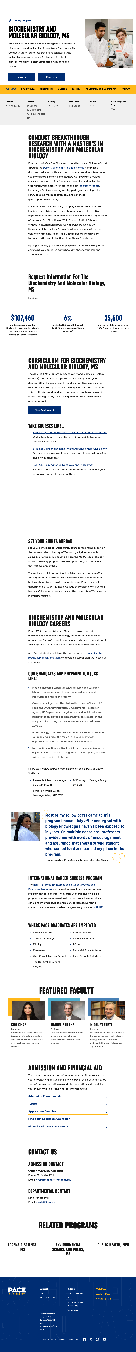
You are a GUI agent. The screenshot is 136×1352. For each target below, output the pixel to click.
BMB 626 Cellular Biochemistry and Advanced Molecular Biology (70, 448)
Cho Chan (19, 1024)
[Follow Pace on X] (91, 1339)
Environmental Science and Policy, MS (68, 1249)
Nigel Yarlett (101, 1024)
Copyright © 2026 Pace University (52, 1339)
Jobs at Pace (73, 1310)
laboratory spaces (89, 185)
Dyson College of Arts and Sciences (63, 167)
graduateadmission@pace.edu (53, 1179)
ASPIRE (98, 907)
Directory (44, 1293)
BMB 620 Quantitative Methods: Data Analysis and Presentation (70, 432)
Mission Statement (76, 1293)
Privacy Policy (72, 1339)
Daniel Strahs (63, 1024)
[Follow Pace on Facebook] (84, 1339)
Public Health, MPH (113, 1245)
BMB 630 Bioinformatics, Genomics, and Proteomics (63, 465)
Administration (74, 1298)
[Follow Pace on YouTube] (105, 1339)
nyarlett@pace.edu (47, 1202)
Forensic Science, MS (23, 1247)
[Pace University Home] (17, 1291)
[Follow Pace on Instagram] (97, 1339)
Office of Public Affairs (49, 1298)
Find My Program (22, 21)
